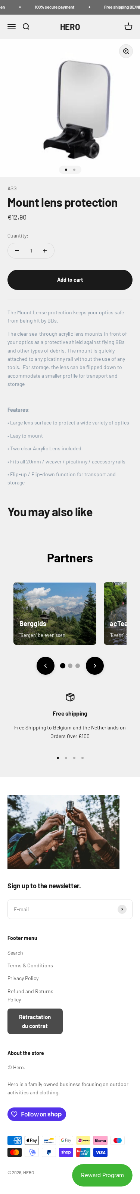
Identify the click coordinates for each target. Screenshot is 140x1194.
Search (15, 952)
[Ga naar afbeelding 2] (70, 665)
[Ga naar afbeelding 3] (77, 665)
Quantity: (17, 235)
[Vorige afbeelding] (46, 666)
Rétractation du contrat (35, 1021)
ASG (12, 188)
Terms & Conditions (30, 965)
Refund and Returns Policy (30, 995)
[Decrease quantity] (17, 250)
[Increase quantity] (44, 250)
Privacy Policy (22, 978)
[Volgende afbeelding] (95, 666)
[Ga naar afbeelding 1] (62, 665)
